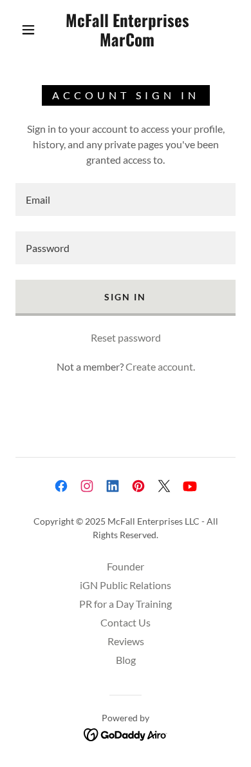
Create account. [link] (160, 366)
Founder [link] (125, 566)
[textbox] (125, 199)
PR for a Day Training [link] (125, 603)
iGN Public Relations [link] (125, 585)
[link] (127, 29)
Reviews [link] (125, 641)
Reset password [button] (126, 337)
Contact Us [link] (125, 622)
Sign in (125, 296)
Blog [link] (126, 660)
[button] (28, 30)
